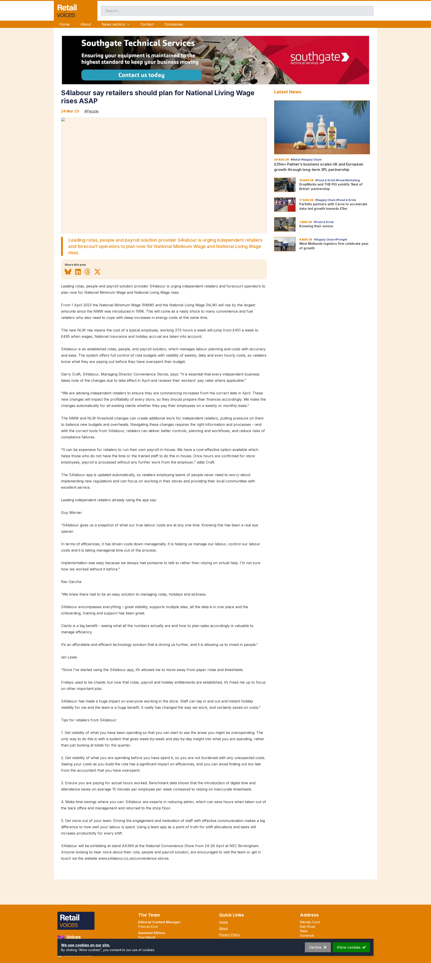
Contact (147, 24)
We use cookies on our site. (85, 945)
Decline (315, 947)
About (85, 24)
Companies (173, 24)
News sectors (113, 24)
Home (64, 24)
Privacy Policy (229, 934)
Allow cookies (349, 947)
